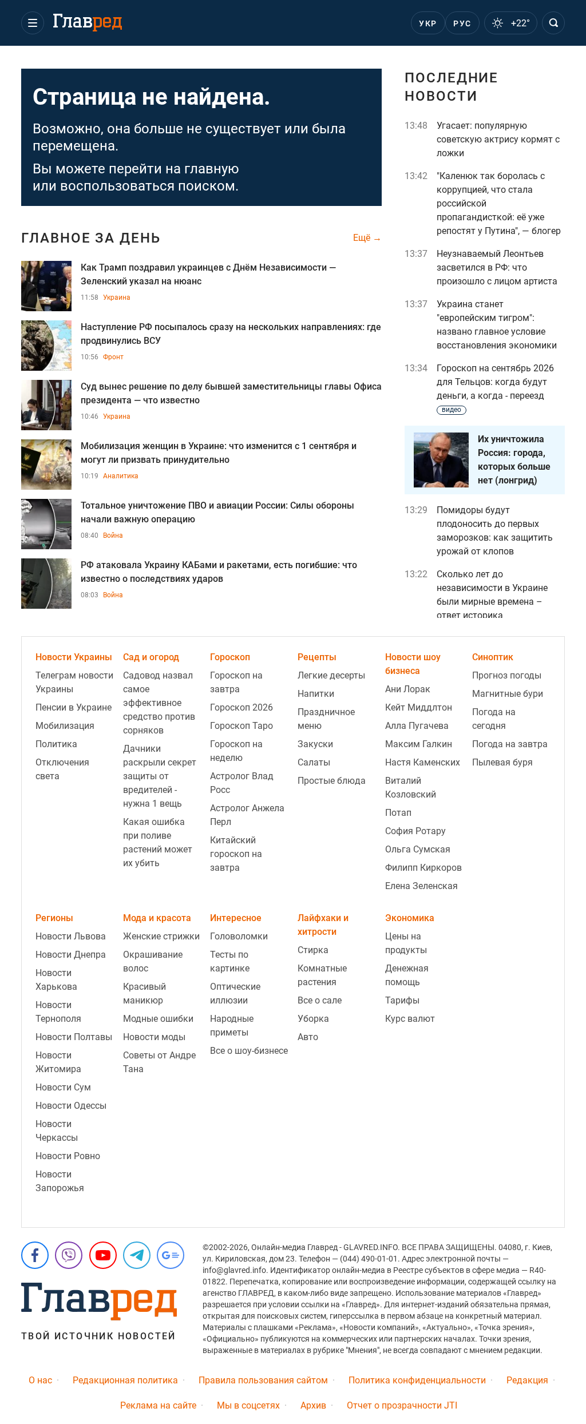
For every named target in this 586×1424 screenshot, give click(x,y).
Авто (308, 1037)
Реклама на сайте (158, 1405)
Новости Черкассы (56, 1130)
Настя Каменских (422, 762)
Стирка (313, 950)
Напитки (316, 693)
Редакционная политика (125, 1380)
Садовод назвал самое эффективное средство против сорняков (159, 703)
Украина (116, 297)
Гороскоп (230, 657)
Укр (428, 23)
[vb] (68, 1255)
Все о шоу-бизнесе (249, 1050)
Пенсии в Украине (73, 707)
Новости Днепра (70, 954)
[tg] (137, 1255)
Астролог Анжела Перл (247, 815)
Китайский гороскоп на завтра (236, 854)
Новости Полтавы (73, 1037)
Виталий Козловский (410, 787)
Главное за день (91, 238)
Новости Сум (63, 1087)
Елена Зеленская (421, 885)
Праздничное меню (326, 719)
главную (211, 169)
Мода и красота (157, 918)
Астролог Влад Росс (242, 783)
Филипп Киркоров (423, 867)
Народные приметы (232, 1025)
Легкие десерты (331, 675)
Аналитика (120, 476)
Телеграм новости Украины (74, 682)
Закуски (315, 744)
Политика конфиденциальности (417, 1380)
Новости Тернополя (58, 1011)
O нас (40, 1380)
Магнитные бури (507, 693)
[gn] (170, 1255)
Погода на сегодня (494, 719)
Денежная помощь (407, 975)
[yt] (103, 1255)
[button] (32, 23)
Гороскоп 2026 (241, 707)
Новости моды (154, 1037)
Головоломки (239, 936)
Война (113, 535)
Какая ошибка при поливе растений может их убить (157, 842)
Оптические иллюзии (235, 993)
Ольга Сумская (417, 849)
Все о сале (320, 1000)
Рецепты (317, 657)
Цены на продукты (406, 943)
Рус (462, 23)
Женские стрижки (161, 936)
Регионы (54, 918)
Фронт (113, 357)
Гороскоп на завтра (236, 682)
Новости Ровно (67, 1156)
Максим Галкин (418, 744)
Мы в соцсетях (248, 1405)
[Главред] (87, 23)
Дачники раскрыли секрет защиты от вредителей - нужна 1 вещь (159, 776)
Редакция (527, 1380)
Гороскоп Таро (241, 725)
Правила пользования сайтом (263, 1380)
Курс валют (410, 1018)
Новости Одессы (70, 1105)
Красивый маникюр (144, 993)
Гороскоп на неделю (236, 751)
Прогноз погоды (506, 675)
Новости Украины (73, 657)
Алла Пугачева (417, 725)
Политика (56, 744)
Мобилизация (64, 725)
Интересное (236, 918)
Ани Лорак (407, 689)
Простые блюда (332, 780)
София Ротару (415, 831)
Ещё (363, 238)
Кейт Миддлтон (418, 707)
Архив (313, 1405)
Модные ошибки (158, 1018)
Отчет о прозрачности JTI (402, 1405)
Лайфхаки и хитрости (323, 925)
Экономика (409, 918)
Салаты (314, 762)
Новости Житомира (58, 1062)
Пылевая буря (502, 762)
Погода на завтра (510, 744)
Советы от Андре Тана (159, 1062)
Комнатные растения (322, 975)
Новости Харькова (56, 979)
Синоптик (492, 657)
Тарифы (402, 1000)
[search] (553, 22)
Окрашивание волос (153, 961)
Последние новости (451, 87)
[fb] (35, 1255)
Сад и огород (151, 657)
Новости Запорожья (59, 1181)
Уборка (313, 1018)
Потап (398, 812)
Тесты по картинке (230, 961)
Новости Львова (70, 936)
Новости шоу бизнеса (413, 664)
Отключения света (62, 769)
